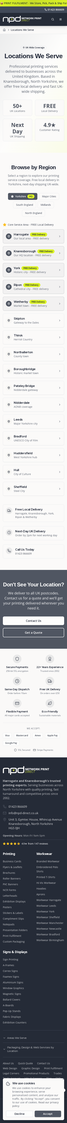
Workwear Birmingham (50, 940)
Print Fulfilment (12, 936)
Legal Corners (11, 1073)
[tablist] (33, 204)
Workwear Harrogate (48, 900)
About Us (8, 1063)
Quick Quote (25, 1063)
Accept (48, 1113)
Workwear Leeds (46, 905)
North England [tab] (33, 213)
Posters (7, 907)
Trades (58, 1073)
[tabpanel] (33, 359)
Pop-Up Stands (12, 1011)
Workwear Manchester (49, 923)
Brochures (9, 872)
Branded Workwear (47, 861)
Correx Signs (10, 971)
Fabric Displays (12, 1016)
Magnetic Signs (12, 994)
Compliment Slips (13, 918)
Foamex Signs (11, 976)
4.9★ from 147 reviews (34, 843)
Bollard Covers (11, 999)
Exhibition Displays (14, 901)
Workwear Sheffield (48, 917)
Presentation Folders (15, 930)
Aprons (40, 894)
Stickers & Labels (13, 913)
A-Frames (8, 965)
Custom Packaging (14, 941)
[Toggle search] (52, 19)
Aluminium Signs (13, 982)
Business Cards (12, 861)
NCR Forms (9, 890)
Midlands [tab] (46, 204)
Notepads (8, 924)
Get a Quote (33, 633)
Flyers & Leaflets (12, 867)
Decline (19, 1113)
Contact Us (33, 621)
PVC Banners (10, 884)
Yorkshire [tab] (24, 196)
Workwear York (45, 911)
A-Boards (8, 1005)
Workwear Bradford (48, 934)
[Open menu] (60, 19)
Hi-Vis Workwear (46, 883)
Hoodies (41, 888)
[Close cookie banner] (63, 1079)
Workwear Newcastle (48, 928)
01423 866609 (23, 553)
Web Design (10, 1068)
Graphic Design (30, 1068)
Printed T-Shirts (45, 877)
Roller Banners (12, 878)
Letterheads (10, 895)
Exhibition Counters (14, 1022)
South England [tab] (24, 204)
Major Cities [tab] (49, 196)
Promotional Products (36, 1073)
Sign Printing (10, 959)
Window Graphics (13, 988)
